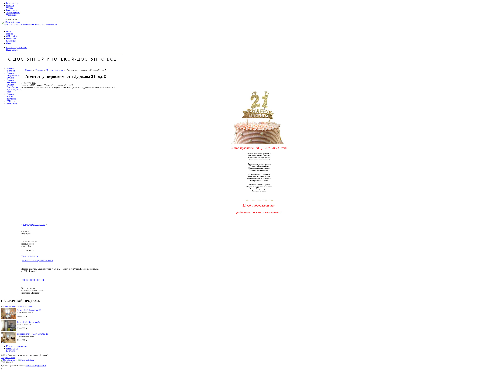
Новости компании (11, 69)
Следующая (40, 225)
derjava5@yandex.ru (13, 24)
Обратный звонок (12, 22)
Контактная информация (46, 24)
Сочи (8, 43)
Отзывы (9, 8)
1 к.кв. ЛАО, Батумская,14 (28, 322)
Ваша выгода (12, 3)
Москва (9, 34)
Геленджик (11, 38)
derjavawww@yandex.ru (36, 365)
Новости (10, 5)
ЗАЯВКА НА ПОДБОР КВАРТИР (37, 261)
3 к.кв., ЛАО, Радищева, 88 (29, 310)
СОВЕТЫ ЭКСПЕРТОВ (33, 280)
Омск (8, 31)
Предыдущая (28, 225)
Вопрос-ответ (12, 10)
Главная (28, 70)
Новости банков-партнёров (11, 96)
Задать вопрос (28, 24)
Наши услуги (12, 50)
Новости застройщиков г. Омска (13, 75)
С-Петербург (12, 36)
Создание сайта (8, 357)
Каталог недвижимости (16, 47)
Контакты (10, 351)
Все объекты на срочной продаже (17, 306)
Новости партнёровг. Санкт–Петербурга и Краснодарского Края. (14, 86)
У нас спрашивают (29, 256)
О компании (11, 15)
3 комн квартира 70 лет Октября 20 (32, 334)
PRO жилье (12, 103)
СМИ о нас (11, 101)
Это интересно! (13, 12)
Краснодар (11, 41)
